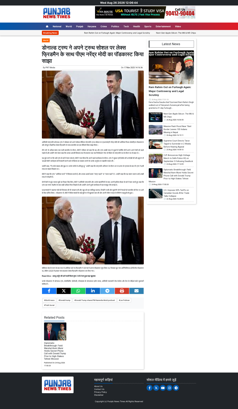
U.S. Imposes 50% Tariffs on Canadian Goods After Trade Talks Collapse (176, 193)
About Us (98, 386)
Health (136, 26)
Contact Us (99, 389)
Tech (126, 26)
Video (178, 26)
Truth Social (49, 305)
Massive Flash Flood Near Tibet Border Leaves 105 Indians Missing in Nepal (177, 129)
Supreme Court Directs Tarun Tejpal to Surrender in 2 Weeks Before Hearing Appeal (177, 144)
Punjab (79, 26)
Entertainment (163, 26)
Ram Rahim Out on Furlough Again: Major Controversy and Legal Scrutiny (102, 33)
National (57, 26)
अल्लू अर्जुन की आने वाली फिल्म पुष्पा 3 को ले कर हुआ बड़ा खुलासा (73, 276)
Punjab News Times (116, 401)
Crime (104, 26)
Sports (147, 26)
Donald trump (65, 300)
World (69, 26)
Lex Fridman (125, 300)
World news (50, 300)
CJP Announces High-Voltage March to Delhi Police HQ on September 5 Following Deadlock (178, 158)
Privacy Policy (100, 392)
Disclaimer (98, 395)
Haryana (92, 26)
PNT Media (50, 67)
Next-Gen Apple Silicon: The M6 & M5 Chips (161, 33)
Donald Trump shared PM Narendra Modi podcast (95, 300)
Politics (115, 26)
